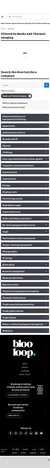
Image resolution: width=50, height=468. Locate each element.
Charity (6, 145)
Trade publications (12, 310)
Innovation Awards (41, 23)
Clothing (7, 152)
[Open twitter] (21, 433)
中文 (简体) (15, 449)
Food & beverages (11, 205)
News (3, 23)
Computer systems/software (18, 165)
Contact (25, 367)
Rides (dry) (8, 264)
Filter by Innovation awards (13, 107)
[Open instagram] (16, 433)
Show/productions (12, 277)
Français (43, 453)
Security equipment (13, 271)
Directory (21, 23)
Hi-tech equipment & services (18, 224)
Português (33, 453)
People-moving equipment (17, 244)
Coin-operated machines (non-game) (22, 158)
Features (8, 23)
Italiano (14, 453)
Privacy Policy (25, 374)
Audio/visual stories (13, 132)
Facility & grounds (12, 198)
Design (6, 185)
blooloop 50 (29, 23)
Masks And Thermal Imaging (15, 96)
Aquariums (8, 125)
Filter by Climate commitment (14, 103)
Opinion (15, 23)
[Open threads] (26, 433)
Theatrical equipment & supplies (20, 290)
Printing (7, 257)
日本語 (42, 449)
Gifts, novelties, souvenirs (16, 218)
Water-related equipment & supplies (22, 324)
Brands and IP (10, 138)
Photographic (9, 251)
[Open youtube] (41, 433)
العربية (34, 449)
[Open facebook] (10, 433)
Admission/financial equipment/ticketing (14, 118)
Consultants (9, 178)
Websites (7, 330)
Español (25, 449)
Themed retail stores (14, 297)
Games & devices (11, 211)
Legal (5, 231)
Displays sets (9, 191)
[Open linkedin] (31, 433)
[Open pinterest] (36, 433)
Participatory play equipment (18, 238)
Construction (9, 171)
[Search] (46, 85)
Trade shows (9, 317)
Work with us (13, 415)
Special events (10, 284)
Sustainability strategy (18, 395)
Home (3, 29)
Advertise (25, 371)
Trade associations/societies (18, 304)
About (25, 364)
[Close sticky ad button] (48, 459)
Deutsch (23, 453)
